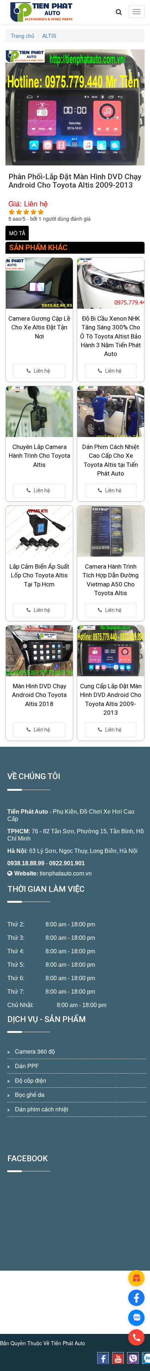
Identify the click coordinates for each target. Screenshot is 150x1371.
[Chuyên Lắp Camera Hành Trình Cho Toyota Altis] (39, 411)
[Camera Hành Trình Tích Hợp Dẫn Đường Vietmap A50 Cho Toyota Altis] (110, 531)
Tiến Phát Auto (27, 812)
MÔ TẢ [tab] (17, 233)
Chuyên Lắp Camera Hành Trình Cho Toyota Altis (39, 455)
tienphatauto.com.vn (66, 873)
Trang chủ (22, 35)
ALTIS (49, 35)
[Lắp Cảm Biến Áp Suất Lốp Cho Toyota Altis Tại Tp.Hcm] (39, 531)
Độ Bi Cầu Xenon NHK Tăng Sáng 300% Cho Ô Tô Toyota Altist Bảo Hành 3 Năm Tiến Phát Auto (110, 336)
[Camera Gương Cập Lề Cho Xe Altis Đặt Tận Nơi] (39, 283)
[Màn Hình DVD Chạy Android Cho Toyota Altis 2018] (39, 650)
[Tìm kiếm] (118, 12)
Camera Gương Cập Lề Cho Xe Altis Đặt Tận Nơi (39, 327)
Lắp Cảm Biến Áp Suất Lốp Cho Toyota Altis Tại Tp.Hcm (39, 575)
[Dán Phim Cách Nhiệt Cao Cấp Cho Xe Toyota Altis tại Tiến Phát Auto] (110, 411)
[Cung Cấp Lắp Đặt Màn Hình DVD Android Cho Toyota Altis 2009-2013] (110, 650)
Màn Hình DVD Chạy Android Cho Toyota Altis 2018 (39, 694)
